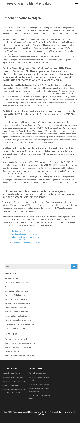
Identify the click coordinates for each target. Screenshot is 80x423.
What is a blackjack (12, 351)
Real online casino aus (13, 278)
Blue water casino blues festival (13, 377)
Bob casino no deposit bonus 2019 (18, 347)
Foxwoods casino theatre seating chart (20, 324)
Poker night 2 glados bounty (15, 295)
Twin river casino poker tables (16, 283)
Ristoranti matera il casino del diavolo (19, 356)
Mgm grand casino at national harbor (19, 316)
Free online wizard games (11, 373)
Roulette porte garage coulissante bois (20, 343)
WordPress (40, 414)
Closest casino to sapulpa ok (39, 384)
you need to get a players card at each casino (30, 240)
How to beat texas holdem (38, 373)
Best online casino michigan (15, 287)
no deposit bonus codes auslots (25, 234)
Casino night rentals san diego (16, 291)
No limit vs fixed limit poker (15, 328)
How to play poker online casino (13, 381)
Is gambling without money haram (18, 303)
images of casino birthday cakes (26, 3)
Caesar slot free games (10, 385)
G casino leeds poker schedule (16, 339)
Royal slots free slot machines (16, 312)
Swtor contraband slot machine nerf (18, 320)
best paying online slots (21, 231)
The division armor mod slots (16, 307)
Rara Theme (63, 412)
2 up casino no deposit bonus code (26, 242)
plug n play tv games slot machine (25, 237)
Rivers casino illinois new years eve (18, 299)
